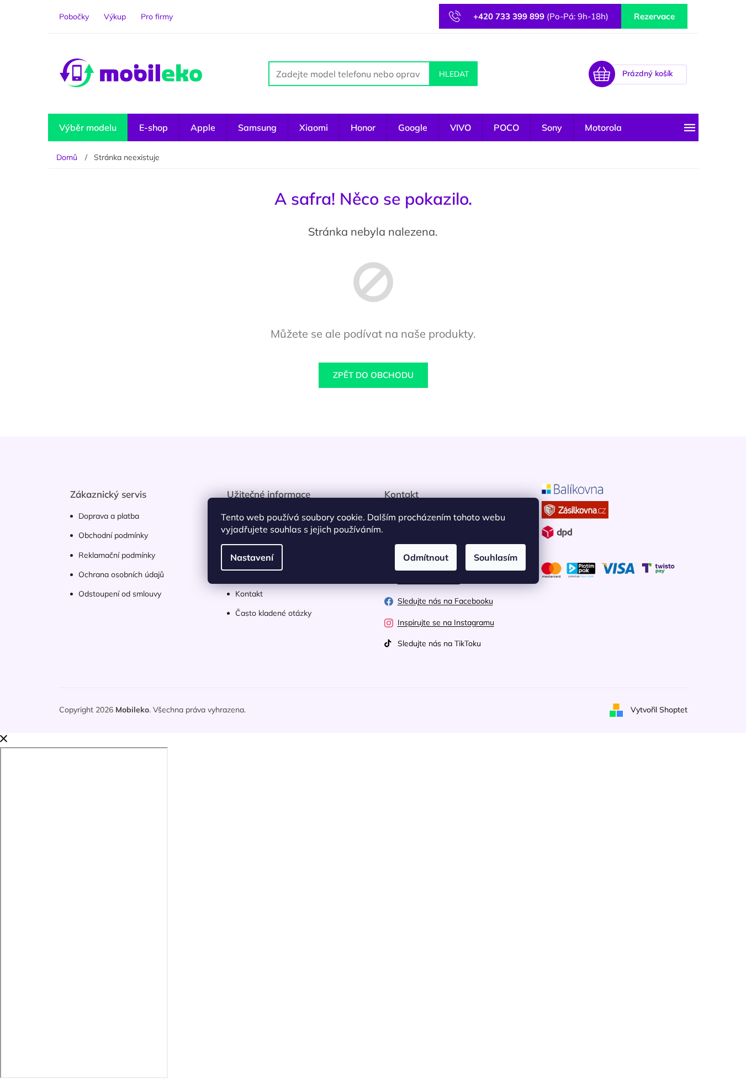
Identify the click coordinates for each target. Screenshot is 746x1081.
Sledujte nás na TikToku (439, 643)
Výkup (115, 17)
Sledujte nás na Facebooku (445, 601)
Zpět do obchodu (373, 375)
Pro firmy (157, 17)
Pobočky (74, 17)
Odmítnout (425, 557)
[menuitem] (88, 127)
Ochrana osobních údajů (121, 574)
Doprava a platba (108, 516)
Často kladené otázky (273, 613)
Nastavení (251, 557)
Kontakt (249, 594)
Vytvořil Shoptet (659, 710)
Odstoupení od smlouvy (119, 594)
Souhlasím (495, 557)
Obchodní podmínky (113, 535)
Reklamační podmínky (116, 555)
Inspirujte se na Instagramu (446, 622)
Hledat (454, 74)
